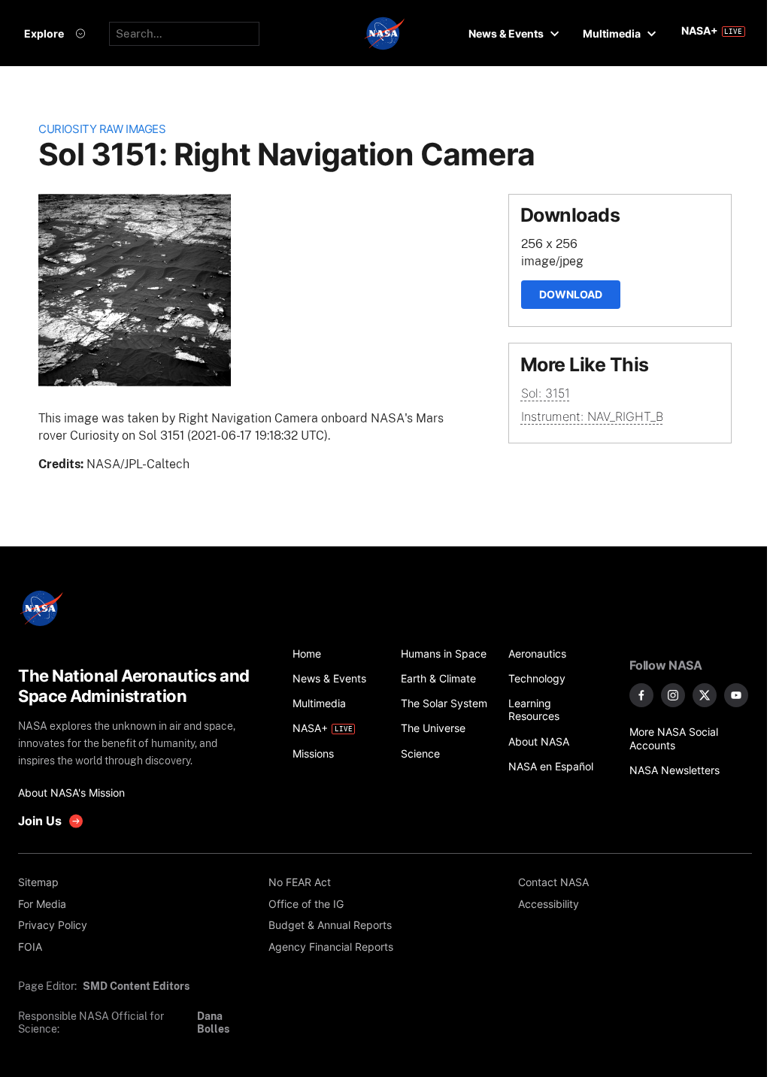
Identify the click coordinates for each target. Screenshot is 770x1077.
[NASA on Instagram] (673, 695)
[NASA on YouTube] (736, 695)
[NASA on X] (705, 695)
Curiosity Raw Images (101, 129)
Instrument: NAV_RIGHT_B (592, 416)
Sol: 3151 (545, 393)
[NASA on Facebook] (641, 695)
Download (570, 294)
